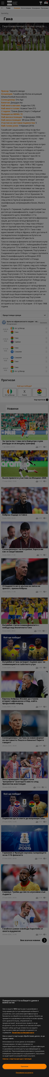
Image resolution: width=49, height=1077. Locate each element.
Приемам (24, 1066)
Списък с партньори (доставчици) (17, 1059)
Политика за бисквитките (23, 1032)
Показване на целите (24, 1072)
